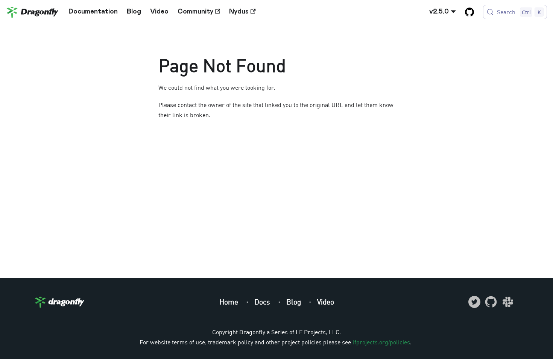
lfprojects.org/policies (381, 342)
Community (195, 11)
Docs (263, 301)
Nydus (239, 11)
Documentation (93, 11)
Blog (134, 11)
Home (229, 301)
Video (159, 11)
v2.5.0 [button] (439, 11)
